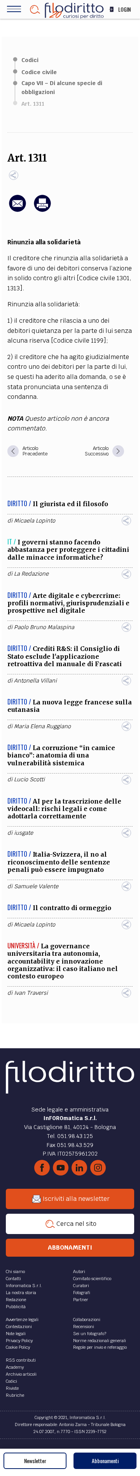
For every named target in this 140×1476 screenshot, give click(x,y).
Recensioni (83, 1326)
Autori (79, 1271)
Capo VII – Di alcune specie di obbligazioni (61, 87)
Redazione (16, 1299)
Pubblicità (16, 1306)
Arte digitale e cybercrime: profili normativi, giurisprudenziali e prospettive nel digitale (68, 603)
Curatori (81, 1285)
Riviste (12, 1388)
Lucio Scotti (29, 779)
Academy (15, 1367)
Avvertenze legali (22, 1319)
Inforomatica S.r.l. (24, 1285)
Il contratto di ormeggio (72, 908)
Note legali (16, 1333)
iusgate (23, 832)
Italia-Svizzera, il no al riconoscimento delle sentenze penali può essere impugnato (58, 861)
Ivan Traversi (31, 992)
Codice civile (39, 72)
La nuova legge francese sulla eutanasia (69, 705)
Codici (29, 60)
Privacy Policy (19, 1340)
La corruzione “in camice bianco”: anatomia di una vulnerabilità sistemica (61, 755)
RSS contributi (21, 1360)
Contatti (13, 1278)
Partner (80, 1299)
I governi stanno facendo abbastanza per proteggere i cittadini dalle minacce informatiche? (68, 549)
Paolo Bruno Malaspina (44, 627)
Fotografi (81, 1292)
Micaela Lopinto (34, 520)
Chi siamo (15, 1271)
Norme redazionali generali (99, 1340)
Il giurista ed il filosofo (70, 504)
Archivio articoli (21, 1374)
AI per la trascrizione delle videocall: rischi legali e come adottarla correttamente (64, 808)
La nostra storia (21, 1292)
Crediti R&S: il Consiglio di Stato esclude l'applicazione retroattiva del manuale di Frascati (64, 656)
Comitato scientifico (92, 1278)
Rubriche (15, 1395)
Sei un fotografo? (89, 1333)
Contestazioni (19, 1326)
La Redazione (31, 573)
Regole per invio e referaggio (100, 1347)
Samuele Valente (36, 886)
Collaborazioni (86, 1319)
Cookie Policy (18, 1347)
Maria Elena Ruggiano (42, 726)
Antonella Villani (35, 680)
